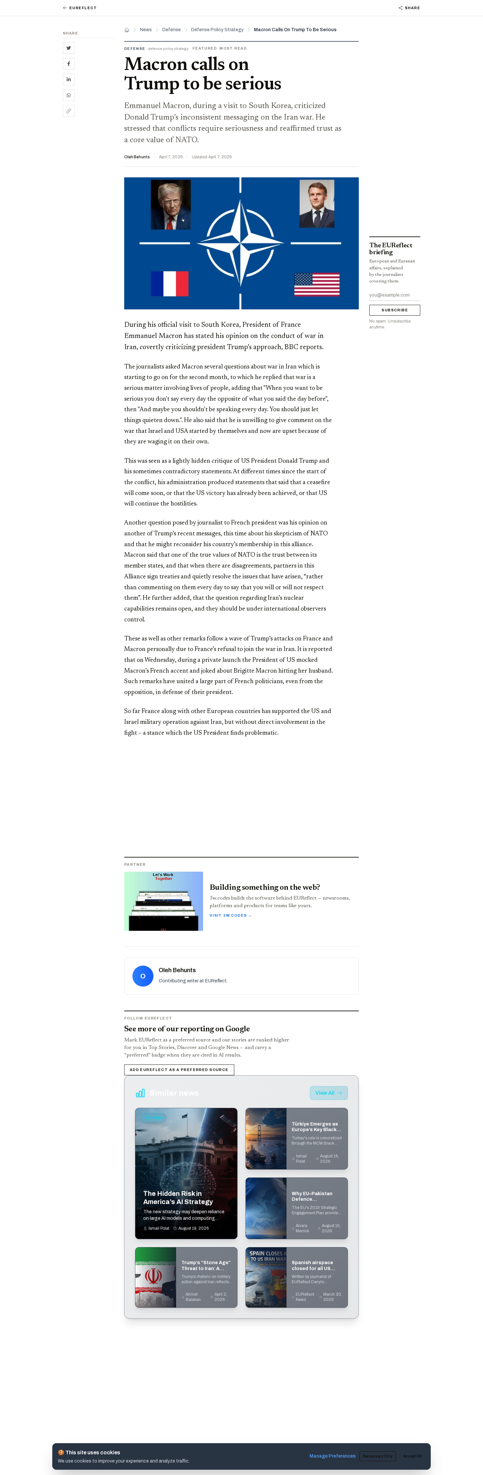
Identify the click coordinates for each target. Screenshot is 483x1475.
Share (412, 8)
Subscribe (394, 310)
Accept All (412, 1456)
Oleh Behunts (137, 157)
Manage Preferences (333, 1456)
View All (324, 1093)
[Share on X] (69, 48)
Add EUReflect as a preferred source (179, 1070)
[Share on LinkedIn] (69, 79)
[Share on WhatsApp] (69, 95)
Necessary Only (377, 1456)
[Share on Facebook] (69, 64)
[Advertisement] (88, 223)
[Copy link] (69, 111)
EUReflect (83, 8)
